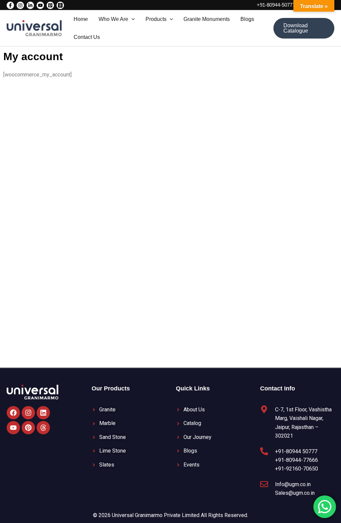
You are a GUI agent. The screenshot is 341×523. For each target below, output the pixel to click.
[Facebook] (10, 5)
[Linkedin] (30, 5)
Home (81, 19)
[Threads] (60, 5)
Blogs (247, 19)
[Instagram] (20, 5)
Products (156, 19)
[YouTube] (40, 5)
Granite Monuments (206, 19)
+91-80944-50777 (276, 5)
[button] (131, 19)
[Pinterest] (50, 5)
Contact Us (87, 37)
